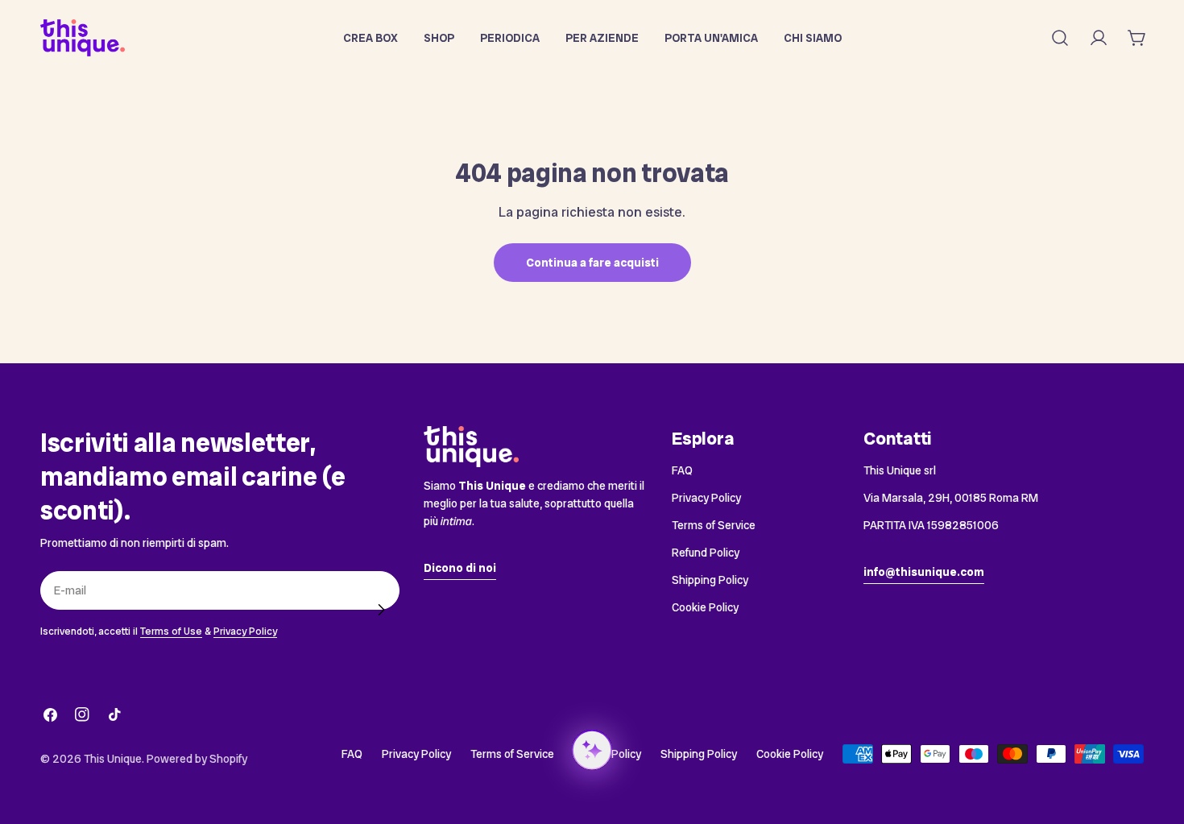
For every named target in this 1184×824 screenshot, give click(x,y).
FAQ (682, 470)
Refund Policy (705, 552)
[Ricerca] (1060, 38)
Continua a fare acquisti (592, 262)
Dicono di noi (460, 568)
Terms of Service (714, 525)
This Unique (113, 759)
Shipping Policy (710, 580)
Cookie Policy (705, 607)
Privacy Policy (245, 631)
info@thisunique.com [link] (923, 572)
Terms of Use (171, 631)
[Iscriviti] (381, 610)
